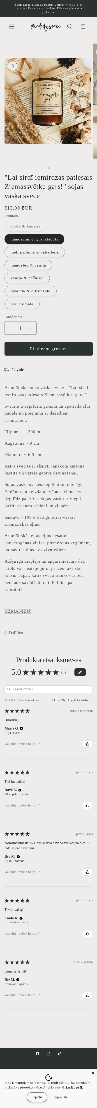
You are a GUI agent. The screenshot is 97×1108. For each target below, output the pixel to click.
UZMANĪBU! (18, 611)
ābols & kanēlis (29, 227)
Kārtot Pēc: (59, 700)
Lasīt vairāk (74, 1087)
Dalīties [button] (16, 632)
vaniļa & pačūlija (27, 278)
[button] (11, 26)
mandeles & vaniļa (28, 265)
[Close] (93, 1073)
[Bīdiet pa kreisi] (37, 168)
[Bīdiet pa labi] (60, 168)
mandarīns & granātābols (34, 239)
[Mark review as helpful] (87, 743)
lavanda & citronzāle (31, 291)
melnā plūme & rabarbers (35, 252)
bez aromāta (22, 304)
